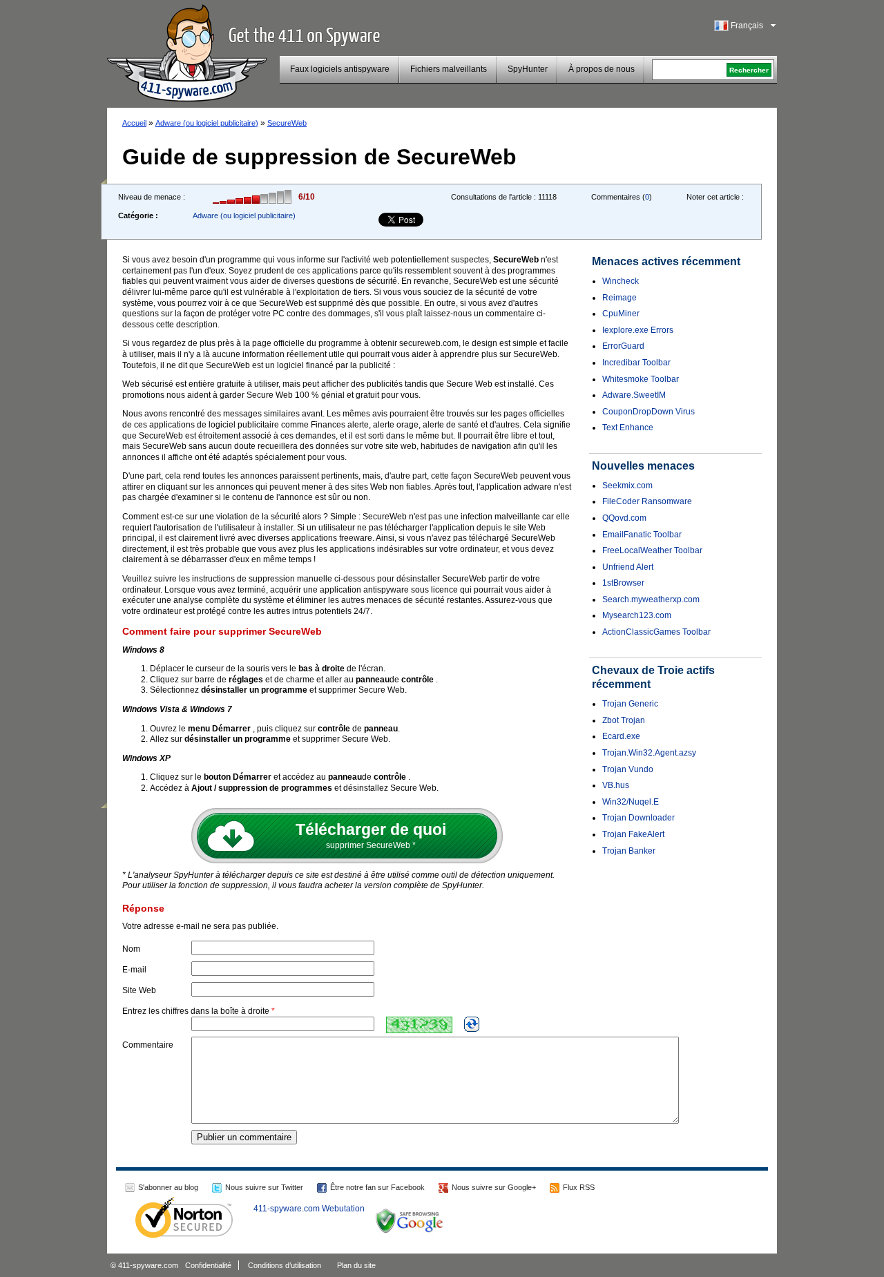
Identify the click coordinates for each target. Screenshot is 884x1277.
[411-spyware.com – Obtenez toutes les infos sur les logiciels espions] (187, 51)
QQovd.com (624, 518)
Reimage (619, 298)
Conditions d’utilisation (284, 1265)
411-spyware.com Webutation (309, 1208)
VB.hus (615, 785)
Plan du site (356, 1265)
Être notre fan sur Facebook (377, 1187)
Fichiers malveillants (448, 69)
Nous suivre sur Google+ (494, 1187)
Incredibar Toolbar (636, 362)
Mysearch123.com (636, 615)
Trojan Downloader (638, 818)
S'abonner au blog (168, 1187)
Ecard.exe (621, 736)
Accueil (134, 123)
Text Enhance (627, 427)
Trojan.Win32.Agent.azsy (649, 753)
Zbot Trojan (623, 720)
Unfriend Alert (627, 567)
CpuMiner (621, 313)
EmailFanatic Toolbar (642, 534)
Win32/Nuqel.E (630, 802)
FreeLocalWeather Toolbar (652, 550)
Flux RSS (579, 1187)
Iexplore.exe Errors (637, 330)
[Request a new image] (471, 1024)
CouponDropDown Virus (648, 411)
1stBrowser (623, 583)
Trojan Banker (628, 851)
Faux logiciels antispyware (340, 69)
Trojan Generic (630, 704)
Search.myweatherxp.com (651, 599)
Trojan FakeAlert (633, 834)
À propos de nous (601, 69)
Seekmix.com (627, 485)
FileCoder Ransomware (647, 501)
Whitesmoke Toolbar (640, 379)
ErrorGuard (623, 346)
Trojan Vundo (627, 769)
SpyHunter (528, 69)
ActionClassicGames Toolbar (656, 632)
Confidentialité (208, 1265)
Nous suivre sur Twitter (264, 1187)
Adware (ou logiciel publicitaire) (206, 123)
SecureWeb (287, 123)
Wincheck (620, 281)
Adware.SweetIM (634, 395)
